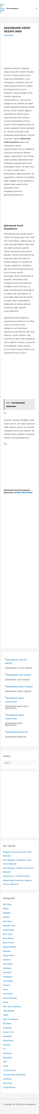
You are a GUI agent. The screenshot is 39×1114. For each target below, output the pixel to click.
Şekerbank (8, 35)
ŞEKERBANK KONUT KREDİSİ (18, 691)
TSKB (5, 1066)
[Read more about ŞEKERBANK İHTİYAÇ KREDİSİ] (19, 661)
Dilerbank (7, 968)
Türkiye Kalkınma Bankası (14, 1075)
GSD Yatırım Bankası (12, 1006)
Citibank (6, 960)
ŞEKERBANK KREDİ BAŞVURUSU (13, 724)
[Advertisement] (19, 22)
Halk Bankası (8, 1011)
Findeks (6, 985)
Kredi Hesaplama (12, 8)
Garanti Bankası (10, 998)
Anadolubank (9, 930)
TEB (5, 1062)
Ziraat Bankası (9, 1087)
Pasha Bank (8, 1040)
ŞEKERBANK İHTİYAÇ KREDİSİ (18, 668)
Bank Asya (7, 934)
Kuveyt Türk (8, 1032)
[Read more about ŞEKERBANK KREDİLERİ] (16, 732)
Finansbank (8, 981)
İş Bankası (7, 1028)
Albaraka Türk (9, 925)
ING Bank (7, 1023)
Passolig (6, 1045)
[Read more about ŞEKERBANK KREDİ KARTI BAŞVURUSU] (19, 700)
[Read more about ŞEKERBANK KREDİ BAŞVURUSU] (19, 717)
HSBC (5, 1015)
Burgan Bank (8, 955)
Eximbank (7, 972)
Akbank (6, 917)
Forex (5, 989)
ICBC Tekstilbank (10, 1019)
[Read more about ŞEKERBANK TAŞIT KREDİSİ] (18, 675)
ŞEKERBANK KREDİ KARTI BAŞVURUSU (16, 707)
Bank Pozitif (8, 943)
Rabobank (7, 1053)
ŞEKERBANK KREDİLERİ (15, 737)
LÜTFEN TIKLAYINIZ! (23, 492)
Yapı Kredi (7, 1083)
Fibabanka (7, 977)
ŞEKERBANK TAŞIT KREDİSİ (17, 680)
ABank (6, 908)
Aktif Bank (7, 921)
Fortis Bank (8, 994)
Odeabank (7, 1036)
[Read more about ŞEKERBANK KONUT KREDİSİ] (19, 686)
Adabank (7, 913)
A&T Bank (7, 904)
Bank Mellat (8, 938)
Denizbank (7, 964)
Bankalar (7, 951)
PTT (5, 1049)
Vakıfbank (7, 1079)
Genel (5, 1002)
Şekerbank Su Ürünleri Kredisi (16, 876)
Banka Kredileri (9, 947)
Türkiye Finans (9, 1070)
